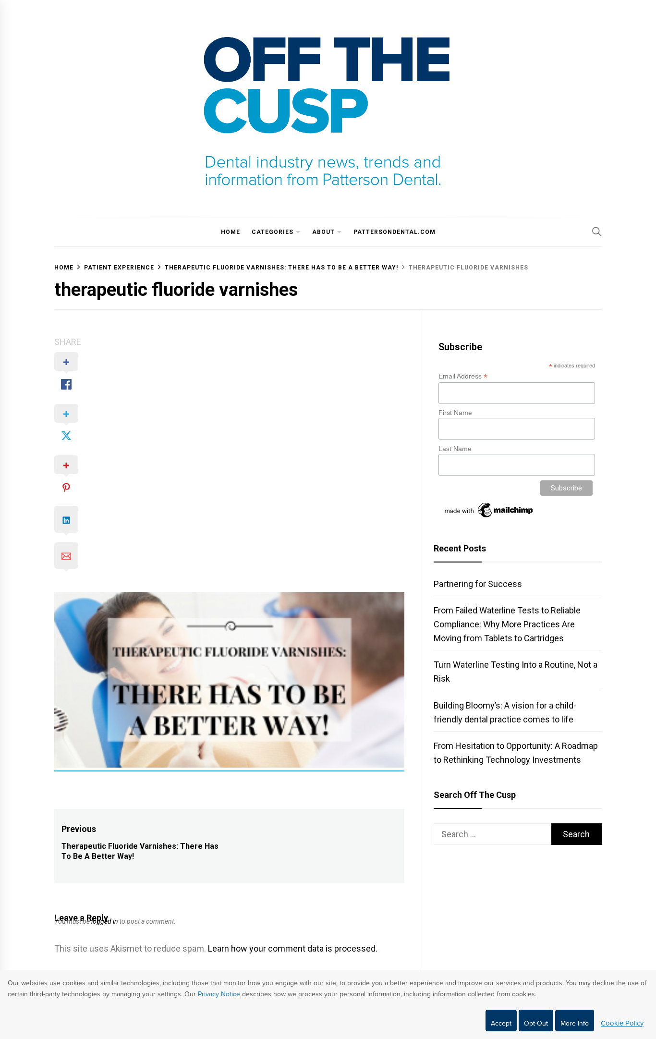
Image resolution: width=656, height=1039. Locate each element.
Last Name (455, 448)
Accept (501, 1023)
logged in (104, 921)
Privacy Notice (219, 994)
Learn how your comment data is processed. (292, 948)
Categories (272, 232)
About (323, 232)
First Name (455, 412)
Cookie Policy (622, 1023)
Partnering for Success (478, 584)
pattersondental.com (394, 232)
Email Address (462, 376)
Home (230, 232)
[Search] (597, 231)
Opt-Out (536, 1023)
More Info (574, 1023)
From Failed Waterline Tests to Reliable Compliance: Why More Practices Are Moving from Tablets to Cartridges (507, 624)
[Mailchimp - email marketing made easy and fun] (489, 517)
